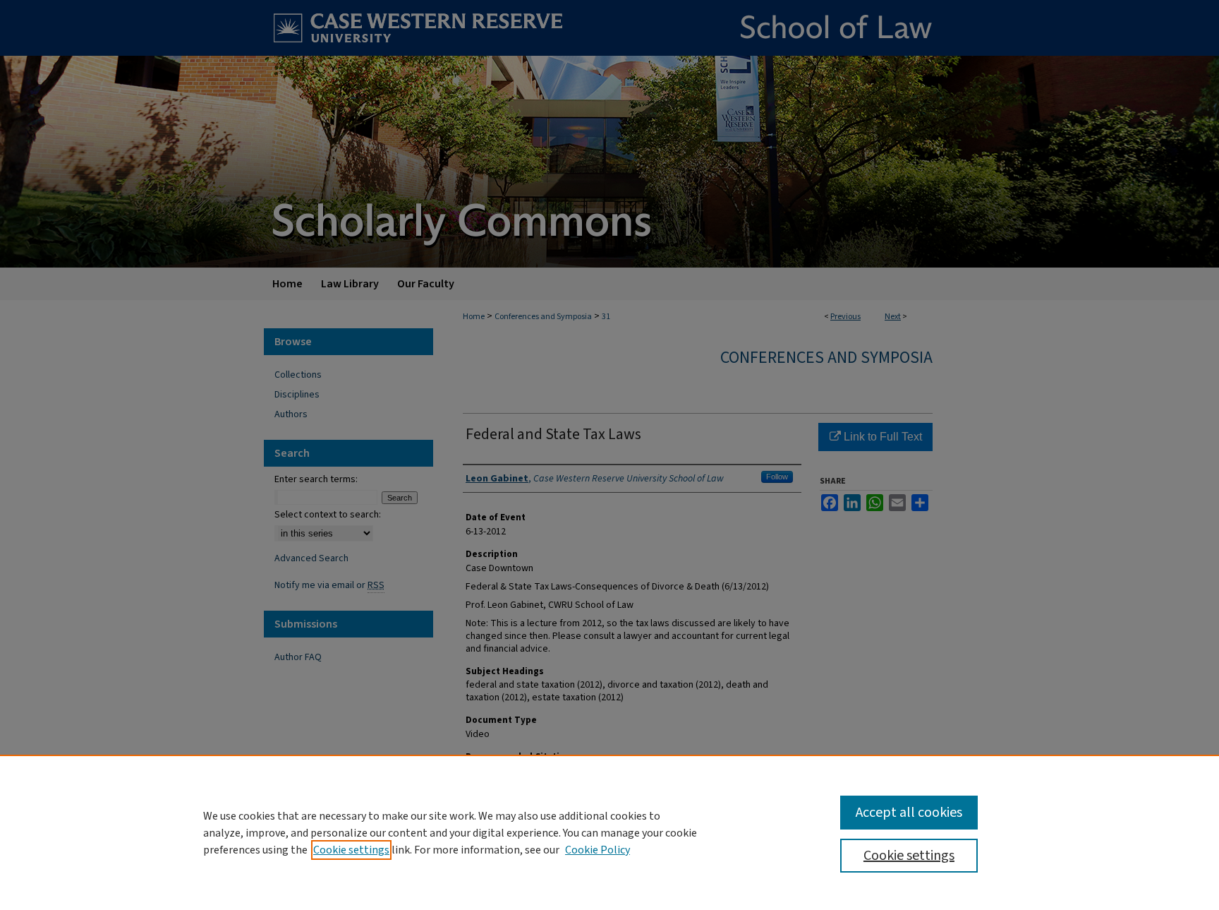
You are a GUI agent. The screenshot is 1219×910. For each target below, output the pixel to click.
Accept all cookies (909, 812)
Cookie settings (351, 850)
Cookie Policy (597, 850)
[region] (609, 832)
